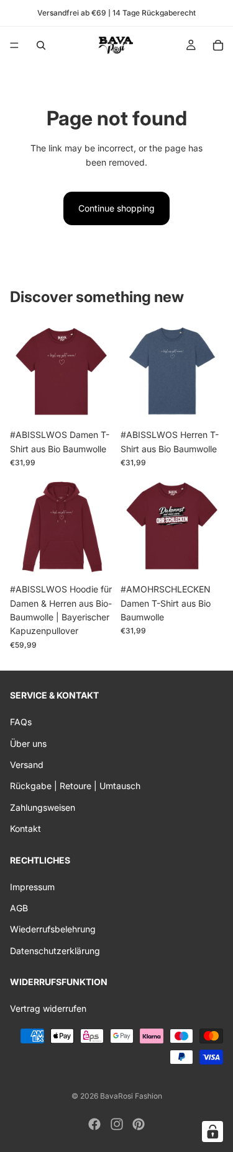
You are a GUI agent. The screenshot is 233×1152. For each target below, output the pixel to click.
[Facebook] (94, 1124)
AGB (19, 908)
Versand (26, 764)
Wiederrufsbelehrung (53, 929)
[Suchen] (41, 45)
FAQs (21, 722)
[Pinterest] (138, 1124)
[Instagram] (116, 1124)
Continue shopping (116, 208)
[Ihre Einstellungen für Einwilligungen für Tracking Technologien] (212, 1131)
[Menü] (14, 45)
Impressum (32, 887)
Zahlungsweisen (42, 807)
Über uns (28, 743)
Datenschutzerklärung (55, 950)
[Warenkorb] (218, 45)
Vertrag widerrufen (48, 1008)
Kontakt (25, 828)
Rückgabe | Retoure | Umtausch (75, 785)
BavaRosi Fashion (131, 1096)
